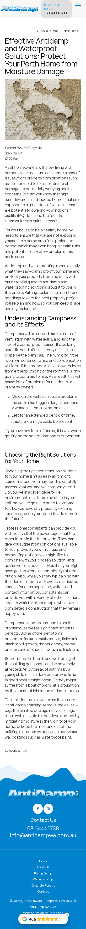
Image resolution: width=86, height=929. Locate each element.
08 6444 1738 (57, 13)
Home (43, 861)
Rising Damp (43, 873)
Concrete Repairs (43, 885)
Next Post (70, 31)
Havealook (55, 913)
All (25, 750)
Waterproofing (43, 879)
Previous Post (48, 31)
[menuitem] (43, 861)
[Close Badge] (66, 915)
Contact (43, 891)
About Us (43, 867)
